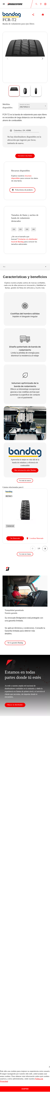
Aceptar (25, 1089)
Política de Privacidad (36, 1081)
